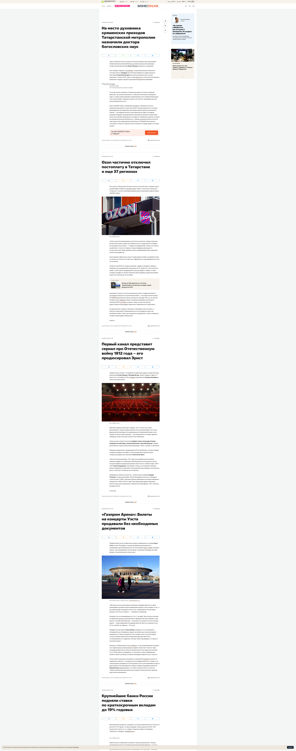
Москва (179, 1)
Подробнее (76, 747)
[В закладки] (165, 26)
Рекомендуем (176, 63)
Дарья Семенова (184, 19)
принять (290, 747)
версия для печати (155, 140)
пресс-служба (148, 548)
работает (139, 77)
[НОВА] (122, 6)
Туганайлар (129, 70)
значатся (121, 618)
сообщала (133, 645)
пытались (123, 302)
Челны (169, 1)
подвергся (122, 300)
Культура (112, 491)
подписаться (151, 132)
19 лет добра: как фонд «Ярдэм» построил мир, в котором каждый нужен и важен (181, 68)
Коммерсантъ (129, 731)
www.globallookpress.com (134, 600)
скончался (143, 119)
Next (192, 42)
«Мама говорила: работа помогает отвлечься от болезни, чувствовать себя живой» (183, 28)
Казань (103, 6)
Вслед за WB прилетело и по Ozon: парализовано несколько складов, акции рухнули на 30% (136, 285)
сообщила (132, 377)
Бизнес (112, 320)
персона (175, 15)
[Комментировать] (165, 21)
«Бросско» (183, 21)
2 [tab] (182, 42)
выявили (146, 659)
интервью (136, 106)
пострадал (112, 295)
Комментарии (130, 146)
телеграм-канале (130, 188)
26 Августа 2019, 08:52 (107, 22)
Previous (173, 42)
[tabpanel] (183, 27)
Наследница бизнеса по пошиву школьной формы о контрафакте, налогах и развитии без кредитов (181, 36)
